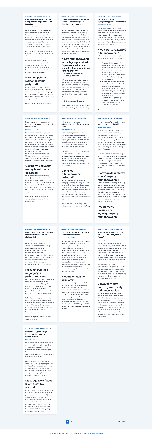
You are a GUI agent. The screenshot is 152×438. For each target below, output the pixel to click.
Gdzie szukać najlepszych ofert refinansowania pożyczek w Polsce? (111, 234)
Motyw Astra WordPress (95, 433)
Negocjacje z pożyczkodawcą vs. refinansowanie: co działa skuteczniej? (39, 234)
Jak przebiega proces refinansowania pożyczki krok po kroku (75, 124)
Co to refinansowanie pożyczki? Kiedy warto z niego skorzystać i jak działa (39, 21)
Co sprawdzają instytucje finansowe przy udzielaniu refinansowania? (36, 334)
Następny (122, 421)
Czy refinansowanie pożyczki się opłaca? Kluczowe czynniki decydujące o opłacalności (75, 21)
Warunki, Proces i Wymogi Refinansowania (74, 118)
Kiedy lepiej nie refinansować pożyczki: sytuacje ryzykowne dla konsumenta (39, 124)
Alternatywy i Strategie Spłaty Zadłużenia (37, 16)
